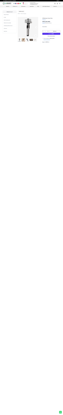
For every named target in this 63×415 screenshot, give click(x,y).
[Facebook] (15, 3)
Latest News (32, 6)
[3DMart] (14, 3)
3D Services (23, 6)
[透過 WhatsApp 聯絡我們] (60, 412)
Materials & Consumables (7, 22)
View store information (47, 39)
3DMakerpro (44, 19)
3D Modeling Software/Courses (8, 25)
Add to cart (54, 31)
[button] (55, 3)
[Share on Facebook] (47, 42)
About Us (7, 6)
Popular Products (6, 14)
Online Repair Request (46, 6)
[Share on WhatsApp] (49, 42)
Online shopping (23, 13)
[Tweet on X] (45, 42)
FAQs (38, 6)
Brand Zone (5, 31)
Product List (15, 6)
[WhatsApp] (20, 3)
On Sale (5, 17)
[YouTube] (18, 3)
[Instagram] (17, 3)
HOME (19, 13)
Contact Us (55, 6)
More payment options (51, 35)
